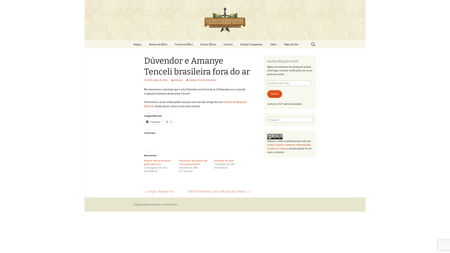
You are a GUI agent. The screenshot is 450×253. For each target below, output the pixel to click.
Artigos (138, 44)
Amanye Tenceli (197, 80)
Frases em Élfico (184, 44)
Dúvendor (211, 80)
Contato (228, 44)
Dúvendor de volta (224, 160)
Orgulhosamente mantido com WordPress (156, 204)
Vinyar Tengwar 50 (158, 191)
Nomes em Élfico (158, 44)
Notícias (178, 80)
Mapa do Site (291, 44)
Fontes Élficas (208, 44)
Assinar (275, 93)
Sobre (273, 44)
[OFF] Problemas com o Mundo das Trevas (219, 191)
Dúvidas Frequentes (251, 44)
